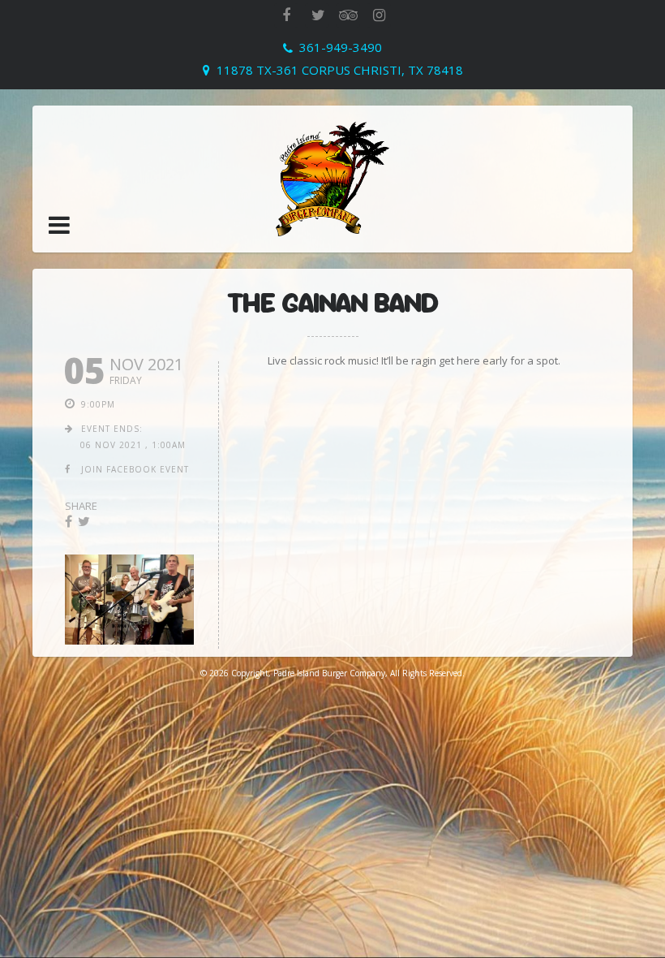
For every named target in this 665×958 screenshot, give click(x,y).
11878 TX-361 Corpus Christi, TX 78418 (340, 70)
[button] (59, 225)
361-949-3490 (340, 47)
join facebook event (135, 469)
